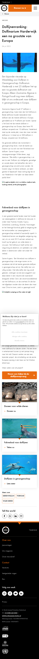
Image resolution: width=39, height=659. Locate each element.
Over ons (6, 540)
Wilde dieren (8, 501)
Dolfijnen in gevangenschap (17, 479)
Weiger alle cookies (19, 336)
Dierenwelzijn (8, 496)
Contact (5, 563)
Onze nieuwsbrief (8, 557)
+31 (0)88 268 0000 (10, 613)
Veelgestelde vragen (9, 573)
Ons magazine (7, 551)
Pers (3, 579)
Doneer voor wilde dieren (16, 406)
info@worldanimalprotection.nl (11, 616)
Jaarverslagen (7, 545)
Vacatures (5, 568)
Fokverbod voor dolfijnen (16, 442)
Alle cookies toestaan (19, 332)
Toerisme (20, 496)
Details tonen (19, 341)
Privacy (4, 602)
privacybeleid (19, 322)
